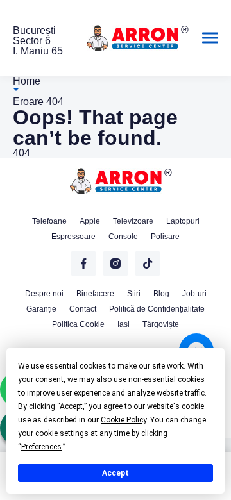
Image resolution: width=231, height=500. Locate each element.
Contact (82, 308)
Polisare (165, 236)
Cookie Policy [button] (123, 419)
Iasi (123, 324)
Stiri (134, 293)
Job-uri (194, 293)
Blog (161, 293)
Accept (115, 473)
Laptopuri (183, 221)
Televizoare (133, 221)
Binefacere (95, 293)
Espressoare (73, 236)
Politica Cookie (78, 324)
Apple (90, 221)
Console (123, 236)
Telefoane (49, 221)
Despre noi (44, 293)
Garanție (41, 308)
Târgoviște (160, 324)
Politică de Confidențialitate (157, 308)
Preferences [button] (41, 446)
